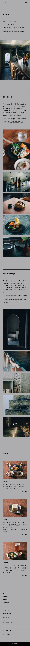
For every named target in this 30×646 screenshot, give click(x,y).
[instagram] (3, 630)
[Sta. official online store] (5, 3)
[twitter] (10, 630)
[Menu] (26, 3)
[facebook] (7, 630)
